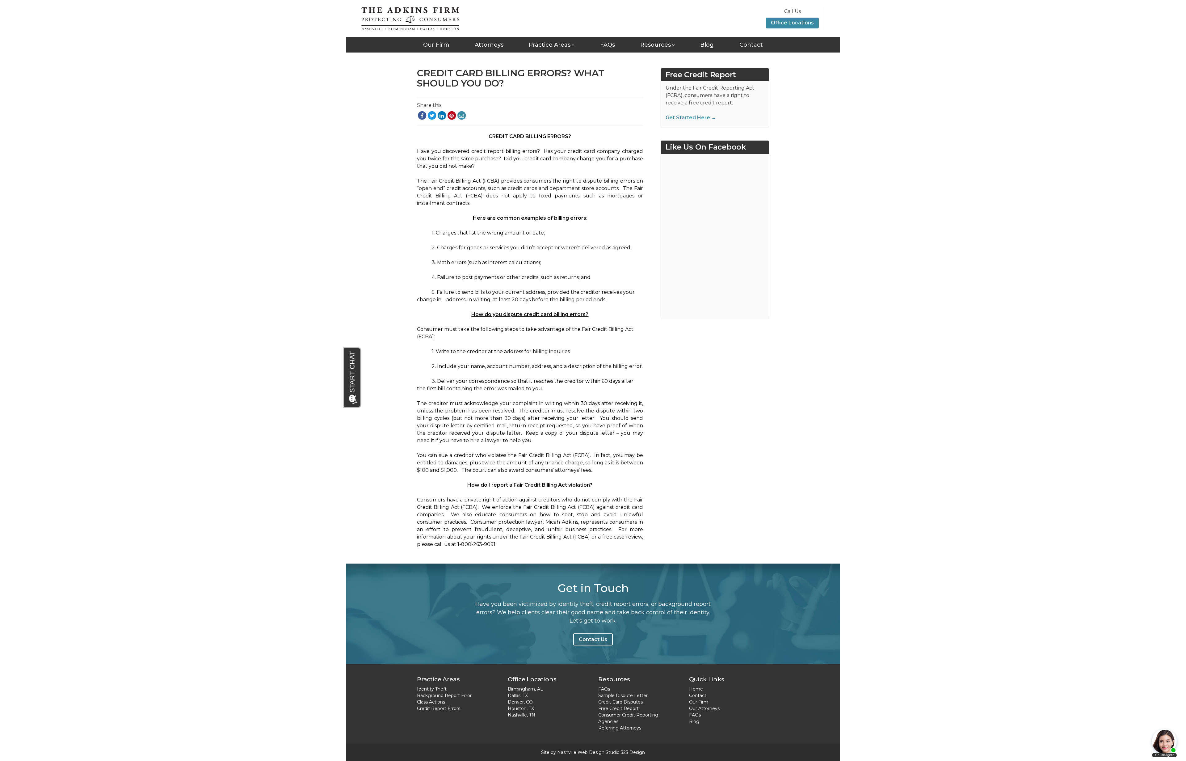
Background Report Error (444, 695)
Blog (707, 44)
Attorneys (489, 44)
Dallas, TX (518, 695)
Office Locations (792, 23)
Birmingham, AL (525, 689)
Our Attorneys (704, 708)
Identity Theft (432, 689)
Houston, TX (521, 708)
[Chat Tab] (352, 377)
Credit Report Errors (438, 708)
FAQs (607, 44)
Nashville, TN (521, 715)
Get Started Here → (691, 117)
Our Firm (436, 44)
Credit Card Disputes (620, 702)
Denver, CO (520, 702)
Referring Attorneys (619, 728)
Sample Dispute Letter (623, 695)
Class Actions (431, 702)
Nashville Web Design (580, 752)
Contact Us (593, 639)
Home (696, 689)
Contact (751, 44)
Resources (655, 44)
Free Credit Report (618, 708)
